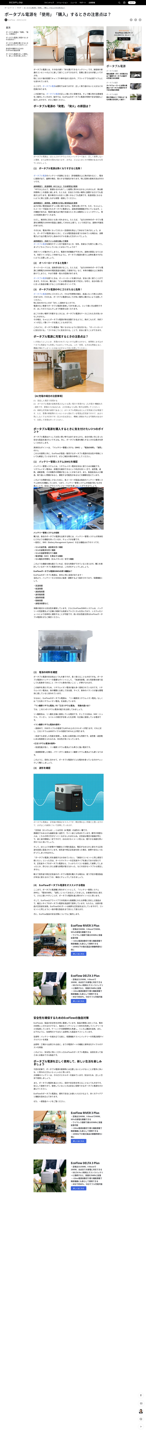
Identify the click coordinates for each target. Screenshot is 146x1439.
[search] (119, 2)
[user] (124, 2)
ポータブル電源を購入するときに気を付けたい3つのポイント (17, 44)
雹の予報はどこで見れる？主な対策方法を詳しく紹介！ (116, 98)
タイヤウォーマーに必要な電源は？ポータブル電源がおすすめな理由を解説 (116, 87)
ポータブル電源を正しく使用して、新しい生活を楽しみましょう (17, 55)
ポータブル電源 (49, 86)
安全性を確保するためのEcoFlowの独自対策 (14, 49)
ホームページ (9, 7)
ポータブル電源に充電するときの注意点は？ (17, 38)
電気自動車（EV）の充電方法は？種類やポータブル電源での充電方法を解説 (117, 76)
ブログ (19, 7)
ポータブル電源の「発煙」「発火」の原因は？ (17, 33)
